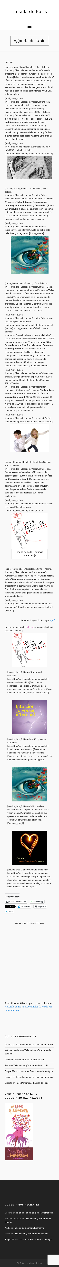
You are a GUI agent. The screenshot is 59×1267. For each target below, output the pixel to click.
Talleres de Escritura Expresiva (29, 1059)
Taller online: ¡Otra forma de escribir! (30, 1065)
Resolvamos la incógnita (41, 1071)
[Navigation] (29, 26)
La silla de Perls (29, 11)
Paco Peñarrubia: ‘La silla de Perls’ (32, 1083)
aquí (52, 620)
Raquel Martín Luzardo (15, 1071)
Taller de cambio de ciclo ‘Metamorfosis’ (35, 1044)
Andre (7, 1059)
